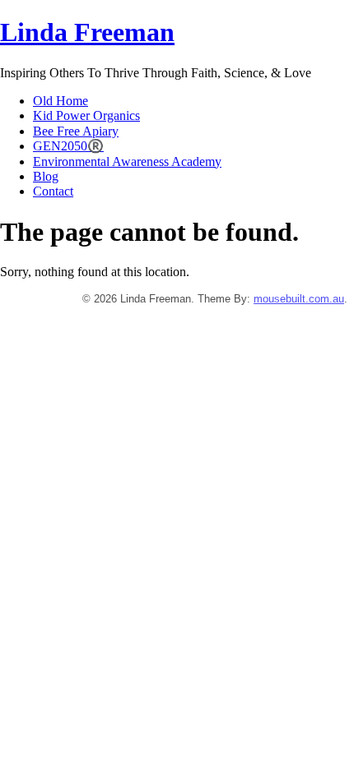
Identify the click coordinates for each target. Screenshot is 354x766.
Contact (53, 191)
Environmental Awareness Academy (127, 161)
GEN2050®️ (68, 146)
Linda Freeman (87, 32)
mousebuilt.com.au (299, 299)
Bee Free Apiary (76, 131)
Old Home (60, 101)
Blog (45, 176)
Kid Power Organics (86, 115)
